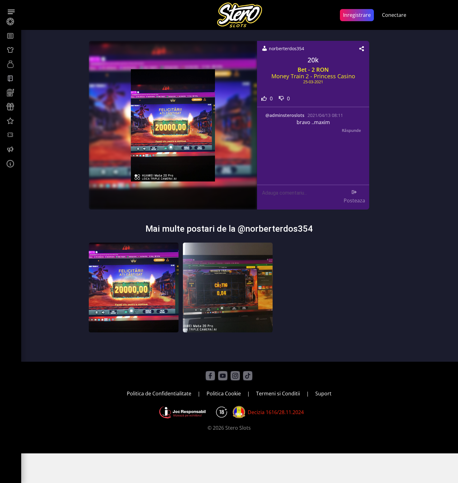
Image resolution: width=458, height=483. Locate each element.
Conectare (394, 15)
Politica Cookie (224, 393)
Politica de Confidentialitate (159, 393)
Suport (323, 393)
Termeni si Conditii (278, 393)
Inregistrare (357, 15)
